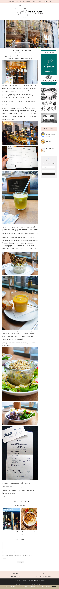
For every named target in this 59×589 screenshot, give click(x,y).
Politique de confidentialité (43, 576)
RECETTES (19, 1)
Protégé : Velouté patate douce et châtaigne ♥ (50, 141)
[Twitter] (44, 1)
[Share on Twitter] (25, 501)
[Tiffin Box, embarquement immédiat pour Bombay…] (29, 519)
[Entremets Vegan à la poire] (43, 150)
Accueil (9, 1)
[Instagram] (45, 1)
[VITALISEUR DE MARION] (49, 118)
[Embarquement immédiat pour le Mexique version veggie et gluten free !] (11, 519)
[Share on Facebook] (24, 501)
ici (8, 483)
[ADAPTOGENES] (49, 94)
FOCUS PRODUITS (26, 1)
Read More (30, 587)
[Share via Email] (28, 501)
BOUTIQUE (14, 1)
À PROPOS (34, 1)
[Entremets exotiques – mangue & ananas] (43, 134)
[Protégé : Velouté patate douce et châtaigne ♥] (43, 141)
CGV (43, 573)
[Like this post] (22, 501)
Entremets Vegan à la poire (51, 149)
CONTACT (39, 1)
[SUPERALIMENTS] (49, 106)
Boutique (15, 573)
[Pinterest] (46, 1)
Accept (53, 586)
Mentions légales (15, 576)
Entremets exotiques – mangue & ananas (51, 134)
